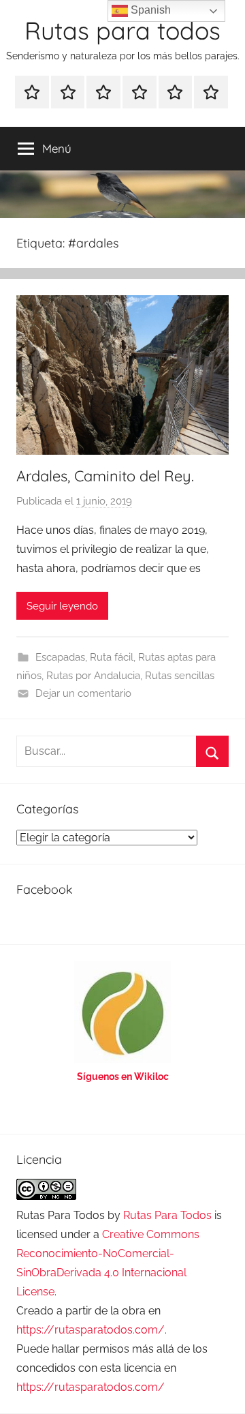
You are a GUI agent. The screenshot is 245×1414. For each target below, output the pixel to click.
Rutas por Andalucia (93, 676)
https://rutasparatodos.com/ (90, 1329)
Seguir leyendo (62, 606)
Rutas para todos (122, 30)
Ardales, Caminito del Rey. (105, 475)
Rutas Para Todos (167, 1215)
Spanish (149, 10)
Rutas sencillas (179, 676)
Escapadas (60, 657)
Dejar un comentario (83, 693)
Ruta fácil (111, 657)
